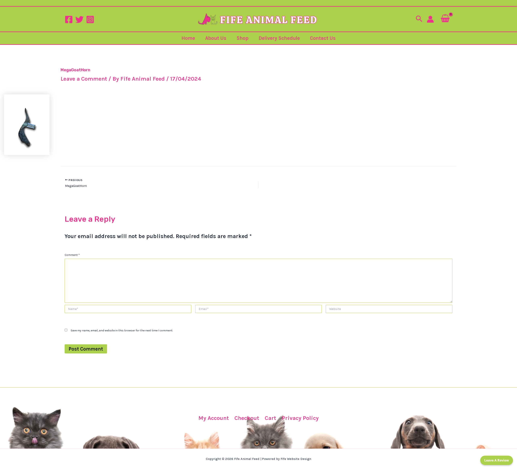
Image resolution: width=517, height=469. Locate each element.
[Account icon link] (430, 19)
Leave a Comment (84, 78)
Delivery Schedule (279, 38)
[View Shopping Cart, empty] (445, 19)
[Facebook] (69, 19)
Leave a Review (496, 460)
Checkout (246, 418)
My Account (213, 418)
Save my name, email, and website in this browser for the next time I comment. (122, 330)
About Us (215, 38)
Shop (242, 38)
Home (188, 38)
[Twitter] (79, 19)
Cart (270, 418)
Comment (72, 255)
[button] (419, 19)
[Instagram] (90, 19)
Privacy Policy (300, 418)
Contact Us (323, 38)
